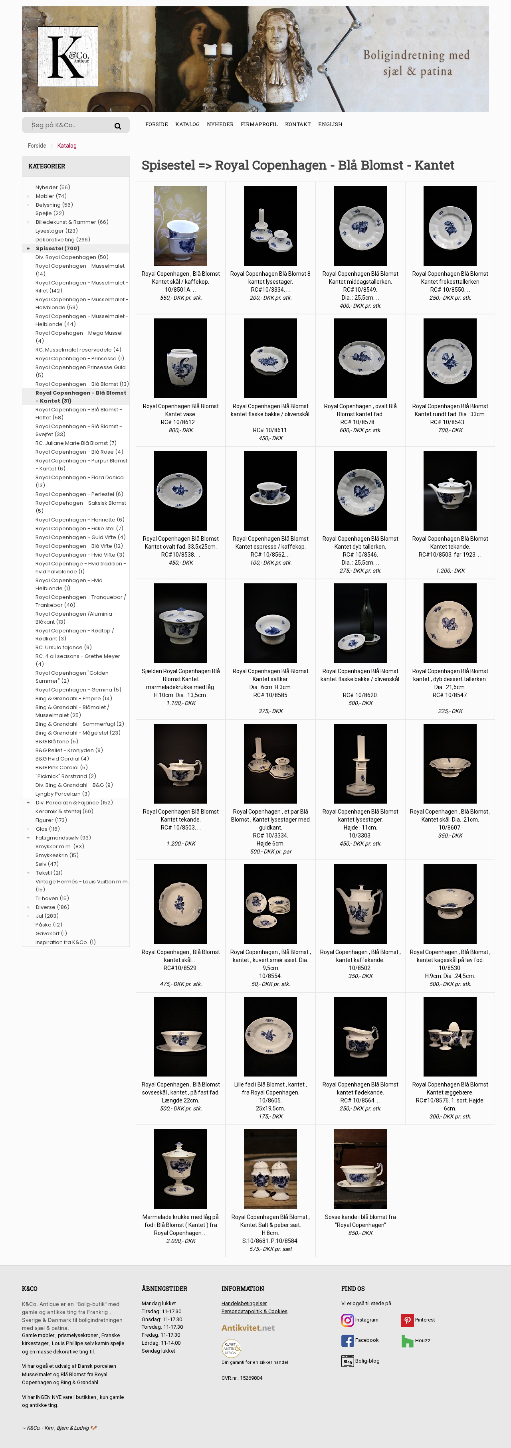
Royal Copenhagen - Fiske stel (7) (79, 528)
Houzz (422, 1340)
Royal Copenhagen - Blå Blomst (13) (82, 384)
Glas (42, 829)
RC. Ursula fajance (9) (64, 647)
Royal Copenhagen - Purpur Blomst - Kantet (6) (81, 464)
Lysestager (50, 231)
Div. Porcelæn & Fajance (67, 802)
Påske (43, 924)
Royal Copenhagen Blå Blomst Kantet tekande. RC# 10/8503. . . (181, 819)
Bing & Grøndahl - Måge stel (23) (78, 733)
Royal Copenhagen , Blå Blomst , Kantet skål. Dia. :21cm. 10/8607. (450, 819)
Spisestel (49, 248)
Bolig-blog (367, 1361)
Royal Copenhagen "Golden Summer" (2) (72, 677)
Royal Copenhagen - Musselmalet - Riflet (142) (82, 286)
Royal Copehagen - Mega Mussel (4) (79, 337)
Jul (39, 916)
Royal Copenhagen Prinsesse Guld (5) (81, 371)
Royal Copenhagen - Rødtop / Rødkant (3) (75, 634)
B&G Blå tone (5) (57, 741)
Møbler (45, 196)
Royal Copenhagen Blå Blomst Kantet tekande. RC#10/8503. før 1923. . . (450, 546)
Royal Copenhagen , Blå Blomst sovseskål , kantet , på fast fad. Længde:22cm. (181, 1092)
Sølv (41, 864)
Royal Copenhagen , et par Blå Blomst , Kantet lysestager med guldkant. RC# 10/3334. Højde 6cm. (270, 827)
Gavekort (47, 933)
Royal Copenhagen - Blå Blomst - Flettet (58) (79, 413)
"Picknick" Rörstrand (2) (66, 776)
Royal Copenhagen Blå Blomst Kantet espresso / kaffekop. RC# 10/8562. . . (271, 546)
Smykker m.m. (54, 846)
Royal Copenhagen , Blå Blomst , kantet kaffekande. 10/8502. (360, 960)
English (330, 124)
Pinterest (424, 1320)
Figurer (44, 820)
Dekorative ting (55, 239)
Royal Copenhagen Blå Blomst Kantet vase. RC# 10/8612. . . (181, 414)
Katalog (187, 124)
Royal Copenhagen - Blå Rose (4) (79, 452)
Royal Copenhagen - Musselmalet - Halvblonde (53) (82, 303)
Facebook (366, 1340)
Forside (156, 124)
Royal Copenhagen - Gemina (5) (78, 689)
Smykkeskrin (52, 855)
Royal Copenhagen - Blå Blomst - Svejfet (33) (79, 430)
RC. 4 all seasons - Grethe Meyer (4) (78, 660)
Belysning (48, 205)
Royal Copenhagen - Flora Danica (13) (80, 481)
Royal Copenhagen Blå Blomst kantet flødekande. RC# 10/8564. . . (360, 1092)
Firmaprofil (259, 124)
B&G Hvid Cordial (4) (62, 759)
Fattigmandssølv (57, 838)
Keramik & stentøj (58, 811)
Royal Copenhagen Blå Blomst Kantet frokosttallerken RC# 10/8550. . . (450, 282)
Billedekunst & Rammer (66, 222)
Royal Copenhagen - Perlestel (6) (79, 494)
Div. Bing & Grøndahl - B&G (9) (74, 785)
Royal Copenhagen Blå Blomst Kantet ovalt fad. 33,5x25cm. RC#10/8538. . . (181, 546)
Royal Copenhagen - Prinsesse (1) (80, 358)
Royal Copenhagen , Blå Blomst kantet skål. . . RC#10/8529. (181, 960)
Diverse (45, 907)
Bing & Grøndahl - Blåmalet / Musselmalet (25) (72, 711)
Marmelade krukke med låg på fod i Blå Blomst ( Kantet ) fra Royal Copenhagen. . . (181, 1225)
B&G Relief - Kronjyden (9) (69, 750)
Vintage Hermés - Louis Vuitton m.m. (82, 881)
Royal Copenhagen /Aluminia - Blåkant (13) (76, 618)
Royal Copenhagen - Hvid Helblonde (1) (69, 584)
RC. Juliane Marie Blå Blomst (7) (76, 443)
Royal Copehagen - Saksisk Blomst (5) (81, 507)
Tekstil (44, 873)
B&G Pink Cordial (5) (62, 767)
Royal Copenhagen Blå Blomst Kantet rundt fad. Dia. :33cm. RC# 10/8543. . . (450, 414)
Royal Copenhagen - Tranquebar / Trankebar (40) (81, 601)
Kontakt (298, 124)
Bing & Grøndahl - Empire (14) (74, 698)
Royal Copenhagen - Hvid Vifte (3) (80, 555)
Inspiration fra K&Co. (62, 942)
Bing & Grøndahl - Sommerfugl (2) (80, 724)
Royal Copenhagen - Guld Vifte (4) (81, 537)
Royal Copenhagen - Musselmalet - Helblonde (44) (82, 320)
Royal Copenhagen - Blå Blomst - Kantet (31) (81, 397)
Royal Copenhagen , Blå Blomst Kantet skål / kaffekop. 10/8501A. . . (181, 282)
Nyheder (220, 124)
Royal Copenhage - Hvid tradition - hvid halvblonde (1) (81, 567)
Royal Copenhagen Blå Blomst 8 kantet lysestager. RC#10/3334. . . (270, 282)
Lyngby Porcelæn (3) (63, 794)
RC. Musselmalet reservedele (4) (78, 350)
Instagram (366, 1320)
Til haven (47, 898)
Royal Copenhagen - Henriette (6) (80, 519)
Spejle (44, 213)
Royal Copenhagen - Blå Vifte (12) (79, 546)
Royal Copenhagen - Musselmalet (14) (80, 270)
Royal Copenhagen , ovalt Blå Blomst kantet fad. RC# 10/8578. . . (360, 414)
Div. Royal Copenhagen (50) (72, 257)
